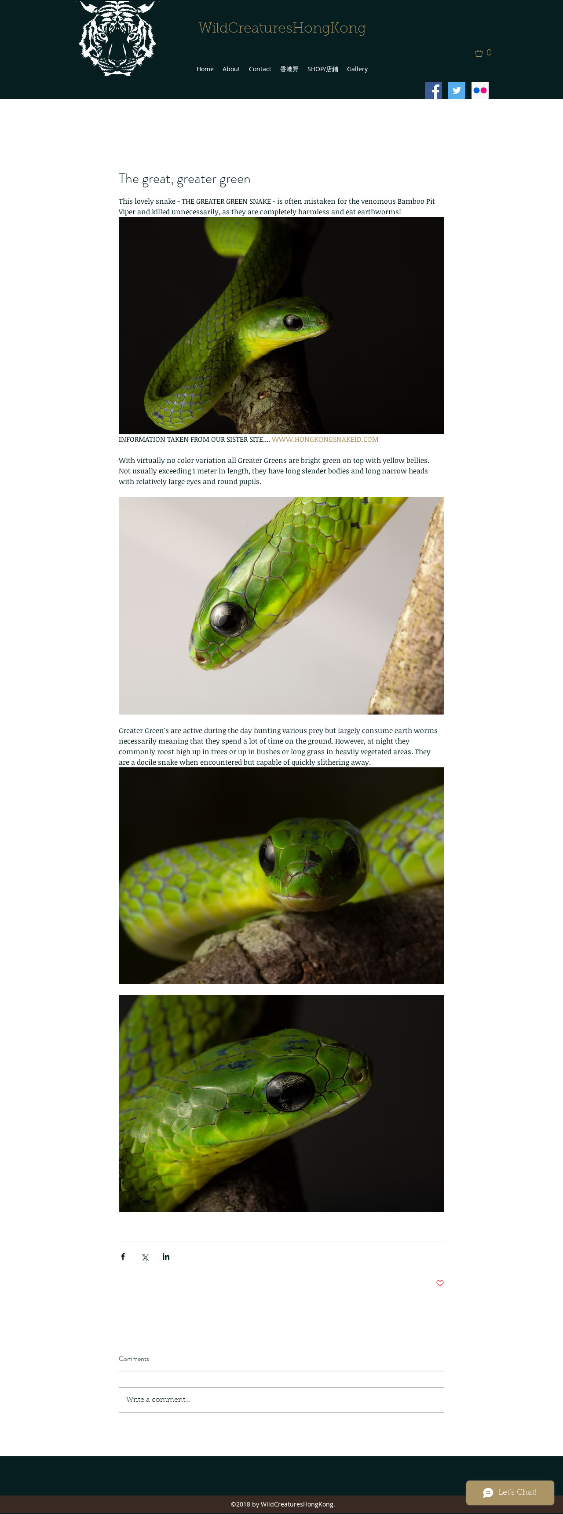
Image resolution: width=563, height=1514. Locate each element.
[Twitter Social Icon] (456, 90)
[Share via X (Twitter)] (144, 1256)
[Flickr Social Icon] (480, 90)
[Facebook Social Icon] (433, 90)
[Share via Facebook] (123, 1256)
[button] (486, 53)
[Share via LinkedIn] (166, 1256)
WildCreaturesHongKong (282, 29)
